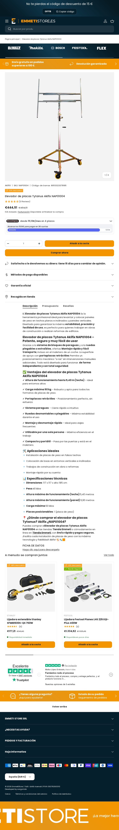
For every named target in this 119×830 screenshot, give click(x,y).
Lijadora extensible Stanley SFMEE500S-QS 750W (24, 621)
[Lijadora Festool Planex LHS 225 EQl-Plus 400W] (88, 588)
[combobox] (59, 28)
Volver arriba (59, 706)
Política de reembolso (61, 794)
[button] (112, 21)
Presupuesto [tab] (50, 306)
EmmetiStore (17, 786)
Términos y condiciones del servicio (31, 794)
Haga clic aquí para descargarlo (41, 549)
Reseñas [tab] (68, 306)
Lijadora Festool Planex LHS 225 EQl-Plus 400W (86, 621)
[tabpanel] (59, 431)
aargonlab (22, 789)
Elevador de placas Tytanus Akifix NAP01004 (41, 39)
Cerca (7, 794)
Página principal (12, 39)
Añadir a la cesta (79, 243)
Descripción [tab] (30, 306)
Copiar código (66, 11)
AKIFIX (8, 185)
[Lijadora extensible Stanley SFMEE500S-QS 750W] (31, 588)
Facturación (24, 211)
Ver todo (109, 555)
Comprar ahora (59, 252)
